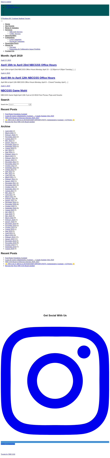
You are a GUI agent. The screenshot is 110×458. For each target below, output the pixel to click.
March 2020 (9, 218)
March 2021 (9, 196)
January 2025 (9, 142)
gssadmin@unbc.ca (13, 7)
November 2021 (10, 185)
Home (7, 24)
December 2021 (10, 183)
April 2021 (9, 195)
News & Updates (12, 28)
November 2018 (10, 243)
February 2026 (10, 135)
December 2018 (10, 241)
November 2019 (10, 225)
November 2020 (10, 204)
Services (8, 30)
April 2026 (9, 131)
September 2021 (10, 189)
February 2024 (10, 154)
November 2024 (10, 144)
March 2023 (9, 156)
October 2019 (10, 227)
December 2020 (10, 202)
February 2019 (10, 237)
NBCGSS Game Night (14, 90)
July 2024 (8, 150)
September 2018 (10, 247)
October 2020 (10, 206)
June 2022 (8, 171)
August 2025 (9, 139)
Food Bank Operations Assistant (16, 114)
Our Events (9, 26)
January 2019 (9, 239)
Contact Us (9, 51)
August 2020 (9, 210)
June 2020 (8, 214)
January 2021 (9, 200)
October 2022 (10, 166)
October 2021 (10, 187)
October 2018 (10, 245)
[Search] (30, 104)
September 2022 (10, 168)
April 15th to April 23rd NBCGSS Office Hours (29, 64)
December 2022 (10, 162)
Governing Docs (11, 43)
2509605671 (9, 5)
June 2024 (8, 152)
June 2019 (8, 231)
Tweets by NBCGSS (8, 454)
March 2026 (9, 133)
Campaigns (10, 37)
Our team (12, 47)
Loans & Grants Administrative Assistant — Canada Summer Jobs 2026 (29, 116)
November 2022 (10, 164)
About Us (9, 45)
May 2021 (8, 193)
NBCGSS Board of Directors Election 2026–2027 (22, 118)
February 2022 (10, 179)
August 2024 (9, 148)
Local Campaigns (15, 39)
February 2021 (10, 198)
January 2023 (9, 160)
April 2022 (9, 175)
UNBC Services (15, 34)
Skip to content (6, 2)
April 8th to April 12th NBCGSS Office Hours (28, 77)
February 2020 (10, 220)
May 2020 (8, 216)
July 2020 (8, 212)
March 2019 (9, 235)
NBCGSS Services (15, 32)
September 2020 (10, 208)
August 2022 (9, 169)
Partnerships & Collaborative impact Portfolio (24, 49)
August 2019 (9, 229)
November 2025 (10, 137)
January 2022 (9, 181)
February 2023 (10, 158)
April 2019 (9, 233)
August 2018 (9, 249)
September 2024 (10, 146)
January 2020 (9, 222)
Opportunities (10, 36)
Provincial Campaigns (16, 41)
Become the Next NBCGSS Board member (20, 122)
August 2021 (9, 191)
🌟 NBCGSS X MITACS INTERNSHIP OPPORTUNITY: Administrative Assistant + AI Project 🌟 (40, 120)
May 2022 (8, 173)
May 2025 (8, 141)
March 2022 (9, 177)
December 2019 (10, 223)
